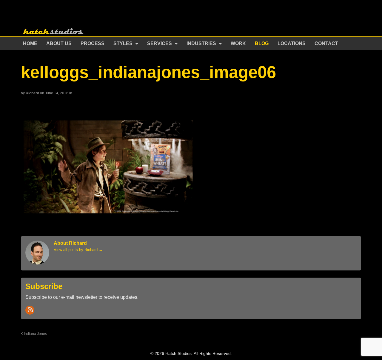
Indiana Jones (35, 334)
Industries (201, 43)
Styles (123, 43)
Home (30, 43)
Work (238, 43)
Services (159, 43)
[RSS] (29, 310)
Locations (292, 43)
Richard (32, 93)
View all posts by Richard (78, 249)
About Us (59, 43)
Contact (326, 43)
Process (92, 43)
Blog (262, 43)
